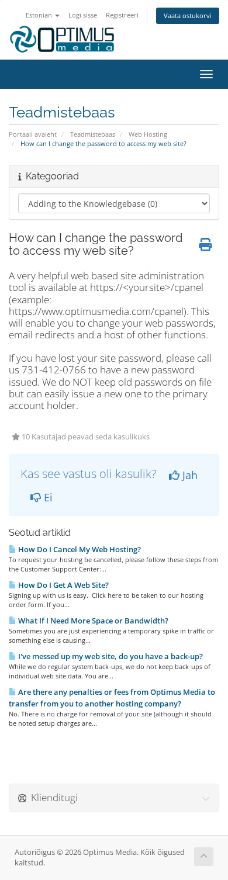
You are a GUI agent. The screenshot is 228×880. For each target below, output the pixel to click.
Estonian (40, 15)
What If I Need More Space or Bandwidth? (92, 620)
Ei (47, 497)
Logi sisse (82, 15)
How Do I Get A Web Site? (62, 585)
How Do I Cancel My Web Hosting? (78, 549)
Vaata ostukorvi (188, 15)
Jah (188, 475)
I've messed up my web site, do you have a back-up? (109, 656)
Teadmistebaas (92, 134)
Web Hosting (148, 134)
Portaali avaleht (33, 134)
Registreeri (122, 15)
